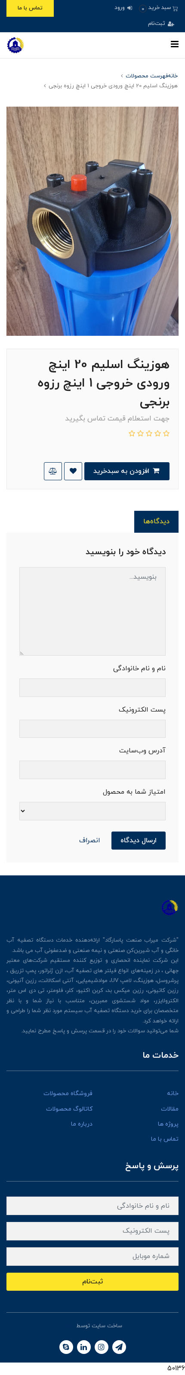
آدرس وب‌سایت (142, 750)
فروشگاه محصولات (67, 1094)
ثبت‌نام (157, 24)
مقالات (170, 1109)
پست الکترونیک (142, 710)
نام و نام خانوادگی (139, 668)
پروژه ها (168, 1124)
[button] (159, 8)
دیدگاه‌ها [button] (156, 521)
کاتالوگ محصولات (69, 1109)
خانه (173, 1094)
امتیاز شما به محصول (134, 792)
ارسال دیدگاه (138, 840)
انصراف (89, 840)
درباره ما (81, 1124)
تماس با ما (30, 8)
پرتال (68, 1326)
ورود (120, 8)
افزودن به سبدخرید (122, 471)
